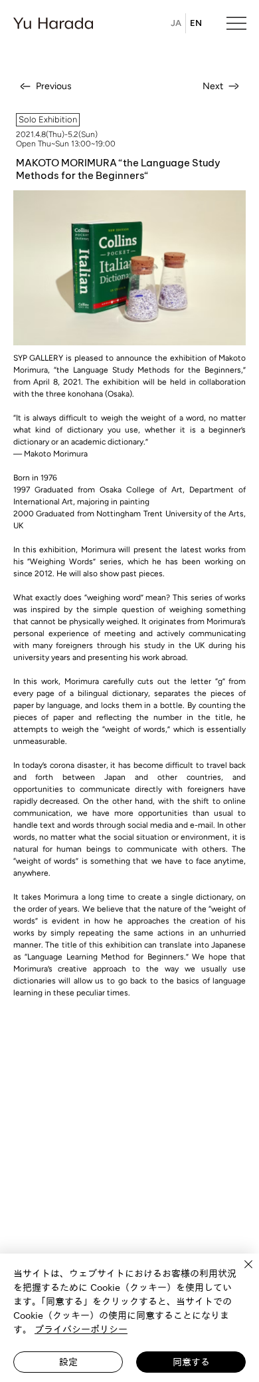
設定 (68, 1362)
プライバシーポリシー (81, 1329)
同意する (191, 1362)
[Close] (240, 1272)
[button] (48, 119)
